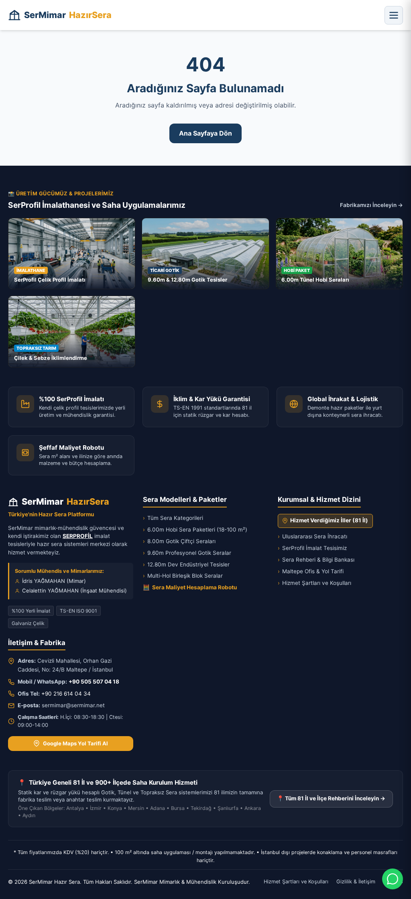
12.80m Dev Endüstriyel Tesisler (186, 564)
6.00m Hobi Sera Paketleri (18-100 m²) (195, 529)
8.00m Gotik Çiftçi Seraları (179, 541)
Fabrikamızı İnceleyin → (371, 205)
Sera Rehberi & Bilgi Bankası (316, 559)
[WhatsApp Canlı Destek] (392, 879)
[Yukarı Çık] (17, 887)
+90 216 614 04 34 (66, 693)
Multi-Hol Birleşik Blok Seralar (183, 575)
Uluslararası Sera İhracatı (312, 536)
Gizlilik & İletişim (355, 882)
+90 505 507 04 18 (94, 681)
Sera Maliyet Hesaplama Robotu (190, 587)
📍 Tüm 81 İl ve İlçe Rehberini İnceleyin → (331, 798)
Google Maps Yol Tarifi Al (75, 743)
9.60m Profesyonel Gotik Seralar (187, 553)
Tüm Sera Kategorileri (173, 518)
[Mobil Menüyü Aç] (394, 15)
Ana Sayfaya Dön (205, 133)
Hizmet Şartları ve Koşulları (314, 583)
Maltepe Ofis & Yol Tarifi (311, 571)
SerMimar (68, 15)
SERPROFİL (78, 536)
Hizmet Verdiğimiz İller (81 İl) (329, 520)
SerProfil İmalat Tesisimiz (312, 548)
